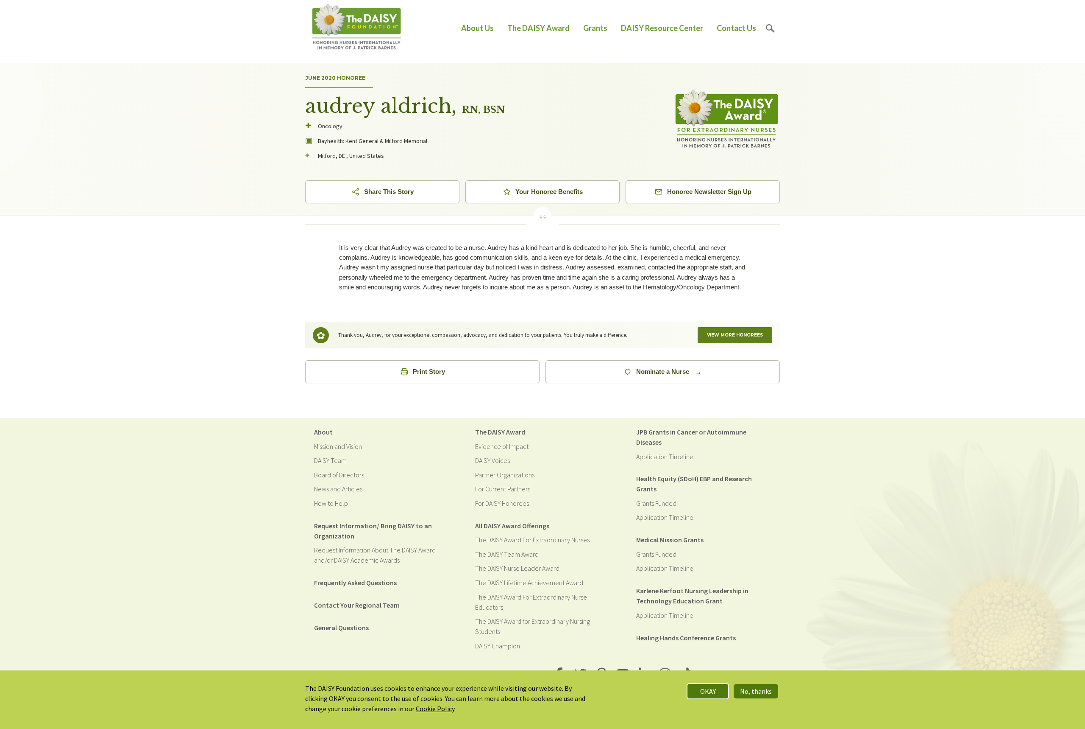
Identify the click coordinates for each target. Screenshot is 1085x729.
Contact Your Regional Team (357, 605)
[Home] (356, 28)
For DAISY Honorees (502, 503)
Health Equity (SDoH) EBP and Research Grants (694, 483)
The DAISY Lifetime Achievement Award (529, 582)
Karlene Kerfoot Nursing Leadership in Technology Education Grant (692, 595)
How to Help (331, 503)
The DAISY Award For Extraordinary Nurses (532, 540)
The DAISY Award (538, 28)
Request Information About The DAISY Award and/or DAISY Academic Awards (375, 555)
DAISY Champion (497, 646)
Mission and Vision (338, 446)
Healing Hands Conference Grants (686, 638)
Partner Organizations (504, 475)
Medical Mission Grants (670, 540)
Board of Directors (339, 475)
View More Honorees (735, 335)
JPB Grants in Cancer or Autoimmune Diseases (691, 437)
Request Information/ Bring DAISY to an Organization (373, 531)
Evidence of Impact (502, 446)
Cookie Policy (435, 708)
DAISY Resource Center (662, 28)
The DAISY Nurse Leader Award (517, 568)
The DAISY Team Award (507, 554)
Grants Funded (656, 503)
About (323, 432)
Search (770, 28)
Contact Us (736, 28)
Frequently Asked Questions (355, 582)
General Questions (341, 627)
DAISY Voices (492, 460)
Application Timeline (664, 456)
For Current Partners (502, 489)
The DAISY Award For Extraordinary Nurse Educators (531, 602)
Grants (595, 28)
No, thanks (756, 691)
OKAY (708, 691)
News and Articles (338, 489)
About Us (477, 28)
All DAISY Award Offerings (512, 526)
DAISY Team (330, 460)
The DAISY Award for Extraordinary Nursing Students (532, 626)
